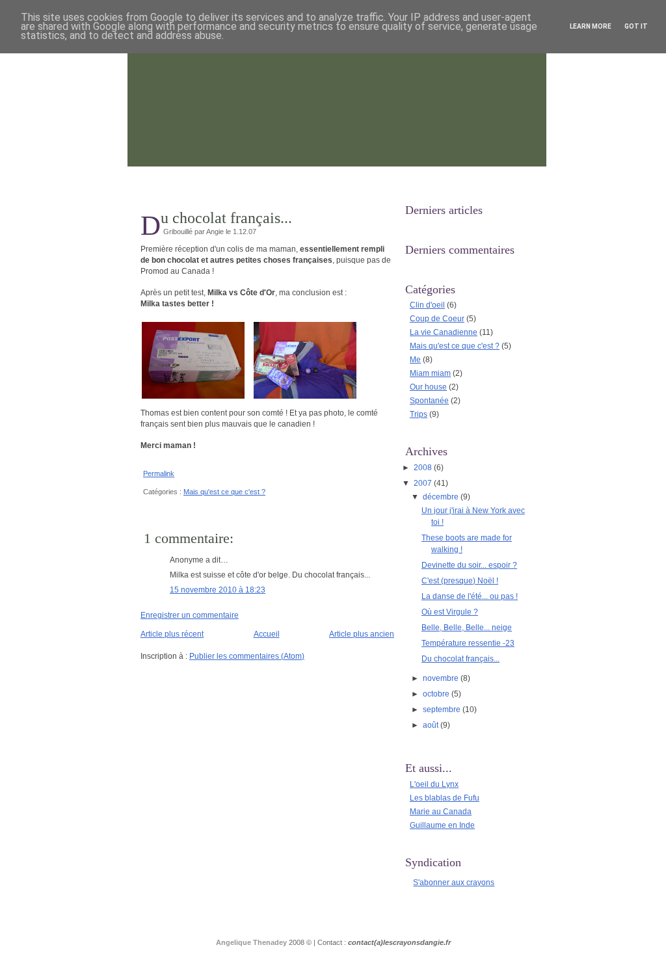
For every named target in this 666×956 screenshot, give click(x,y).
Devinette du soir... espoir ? (469, 565)
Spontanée (429, 400)
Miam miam (430, 373)
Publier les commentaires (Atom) (246, 656)
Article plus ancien (361, 634)
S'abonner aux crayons (453, 882)
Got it (636, 26)
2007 (424, 483)
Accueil (267, 634)
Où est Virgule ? (449, 612)
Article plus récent (172, 634)
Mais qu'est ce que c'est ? (224, 492)
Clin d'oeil (427, 305)
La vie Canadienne (443, 332)
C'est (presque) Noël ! (459, 580)
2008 (424, 467)
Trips (418, 414)
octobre (437, 693)
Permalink (158, 473)
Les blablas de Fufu (444, 798)
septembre (442, 709)
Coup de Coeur (437, 318)
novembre (441, 678)
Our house (428, 387)
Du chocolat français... (226, 217)
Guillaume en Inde (442, 825)
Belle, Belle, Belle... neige (466, 627)
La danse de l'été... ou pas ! (469, 596)
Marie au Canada (441, 811)
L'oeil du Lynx (434, 784)
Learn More (590, 26)
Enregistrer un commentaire (189, 615)
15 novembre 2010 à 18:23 (217, 589)
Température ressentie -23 (467, 643)
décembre (441, 496)
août (431, 725)
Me (415, 359)
